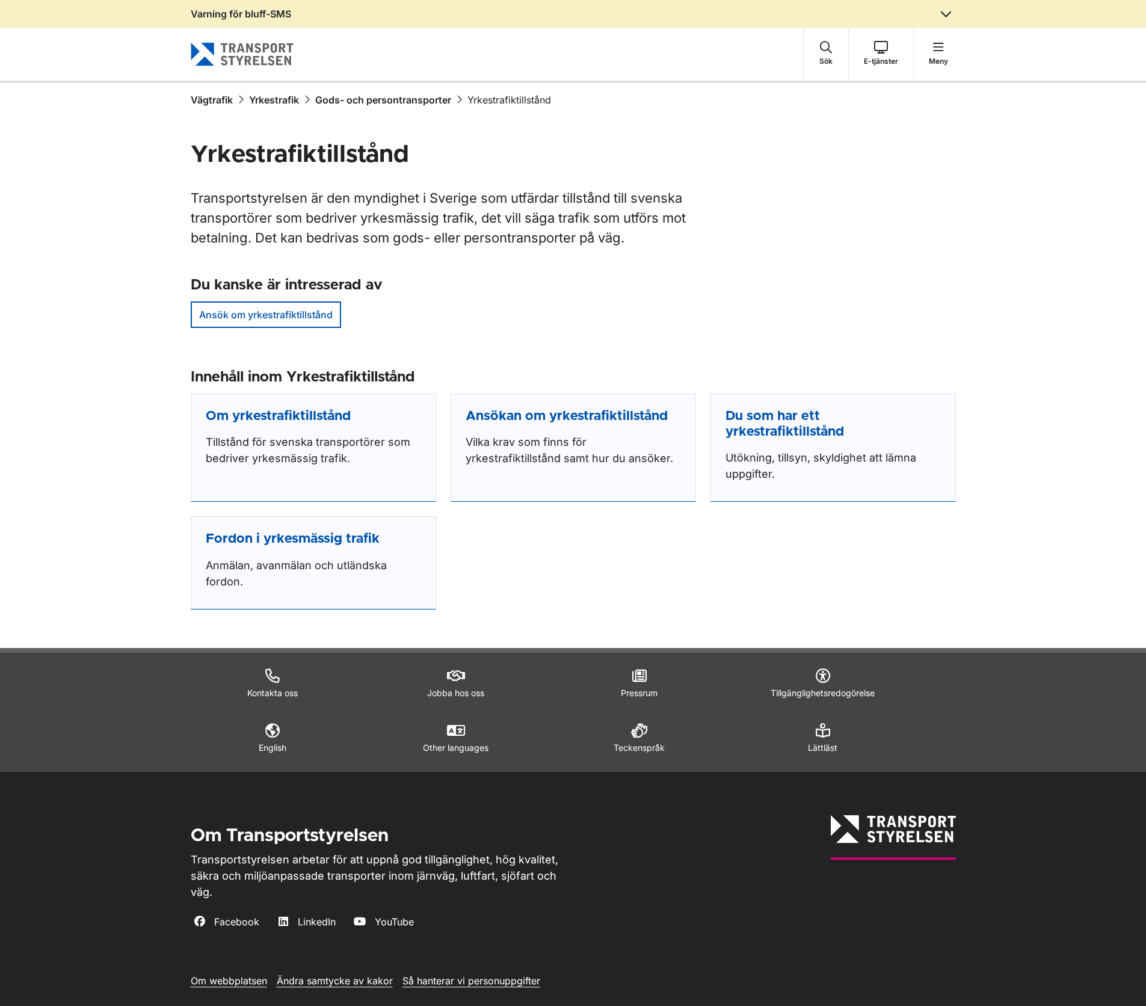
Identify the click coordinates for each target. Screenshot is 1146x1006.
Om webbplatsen (229, 981)
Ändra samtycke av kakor (335, 981)
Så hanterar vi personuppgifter (471, 981)
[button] (826, 54)
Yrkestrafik (274, 100)
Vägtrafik (212, 100)
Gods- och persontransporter (383, 100)
